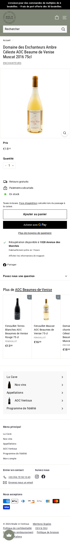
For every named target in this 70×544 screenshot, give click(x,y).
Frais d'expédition (28, 203)
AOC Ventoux (10, 448)
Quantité (8, 158)
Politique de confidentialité (17, 528)
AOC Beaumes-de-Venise (33, 290)
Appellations (9, 443)
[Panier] (57, 17)
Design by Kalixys (12, 536)
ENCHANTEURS (12, 63)
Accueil (6, 40)
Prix (5, 142)
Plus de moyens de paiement (35, 233)
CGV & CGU (41, 528)
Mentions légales (42, 524)
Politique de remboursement (18, 532)
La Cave (7, 434)
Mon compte (10, 458)
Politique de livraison (48, 532)
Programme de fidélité (15, 453)
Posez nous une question (19, 276)
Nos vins (7, 439)
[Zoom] (64, 133)
